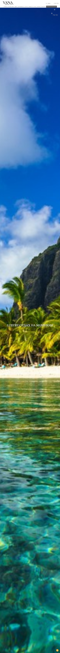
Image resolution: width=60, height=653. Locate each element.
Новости (31, 6)
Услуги (26, 6)
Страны (5, 6)
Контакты (43, 6)
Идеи (16, 6)
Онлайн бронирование (51, 6)
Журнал (38, 6)
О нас (35, 6)
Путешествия (11, 6)
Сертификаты (21, 6)
